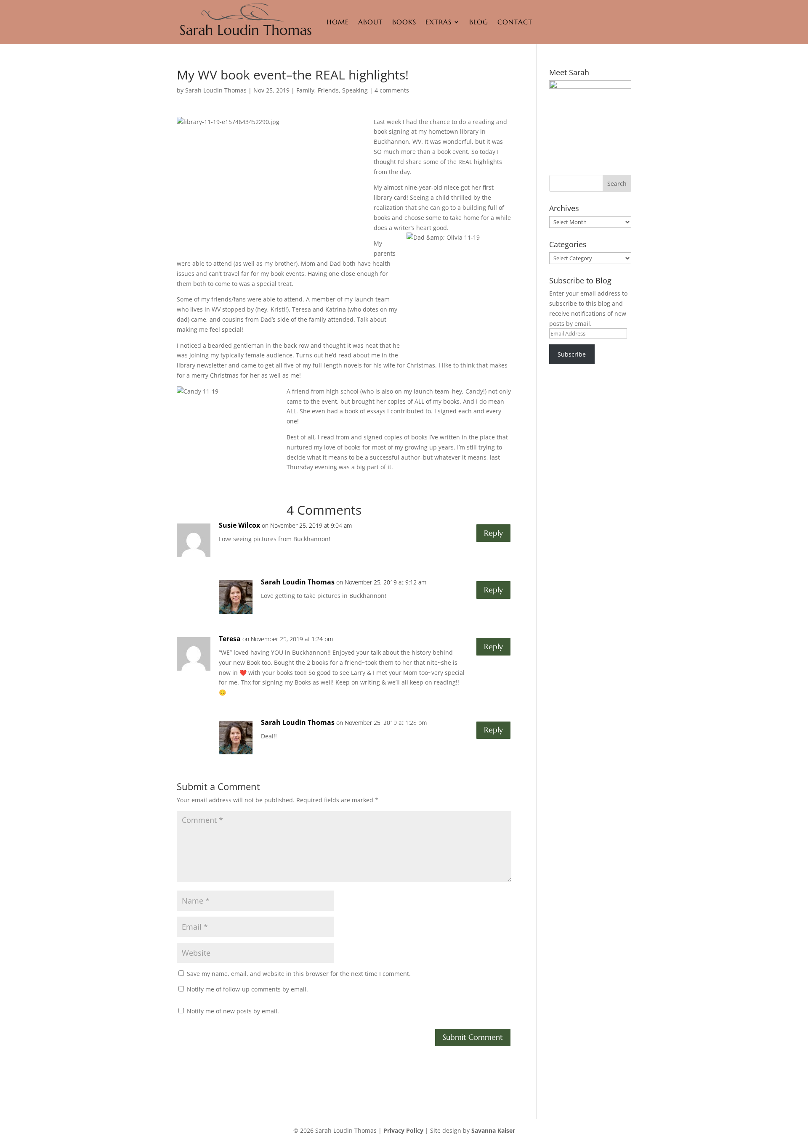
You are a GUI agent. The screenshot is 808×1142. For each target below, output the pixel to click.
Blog (478, 22)
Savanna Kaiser (493, 1130)
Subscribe (572, 354)
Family (305, 90)
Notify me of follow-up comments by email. (247, 989)
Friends (328, 90)
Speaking (355, 90)
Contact (515, 22)
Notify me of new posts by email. (233, 1011)
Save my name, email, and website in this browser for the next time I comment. (299, 974)
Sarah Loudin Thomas (216, 90)
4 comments (392, 90)
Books (404, 22)
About (370, 22)
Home (338, 22)
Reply (493, 533)
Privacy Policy (403, 1130)
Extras (438, 22)
